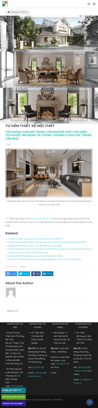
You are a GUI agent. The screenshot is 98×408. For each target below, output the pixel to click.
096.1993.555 (38, 367)
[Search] (88, 3)
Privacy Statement (43, 400)
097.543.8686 (17, 386)
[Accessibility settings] (84, 4)
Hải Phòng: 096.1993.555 (13, 397)
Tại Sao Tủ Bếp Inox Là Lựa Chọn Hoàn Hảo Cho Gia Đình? (35, 239)
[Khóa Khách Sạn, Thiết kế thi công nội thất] (5, 3)
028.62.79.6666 (81, 371)
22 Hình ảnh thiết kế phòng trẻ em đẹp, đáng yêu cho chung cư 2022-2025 (44, 259)
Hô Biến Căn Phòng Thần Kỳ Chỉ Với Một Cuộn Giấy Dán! (35, 246)
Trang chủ (14, 12)
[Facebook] (89, 402)
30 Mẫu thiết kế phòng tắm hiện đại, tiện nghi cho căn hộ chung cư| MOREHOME (47, 242)
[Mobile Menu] (94, 4)
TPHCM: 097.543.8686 (12, 403)
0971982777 (62, 364)
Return (22, 266)
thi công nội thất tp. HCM (42, 219)
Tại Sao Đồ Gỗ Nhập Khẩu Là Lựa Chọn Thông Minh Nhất (35, 256)
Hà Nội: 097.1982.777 (11, 390)
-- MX (7, 144)
